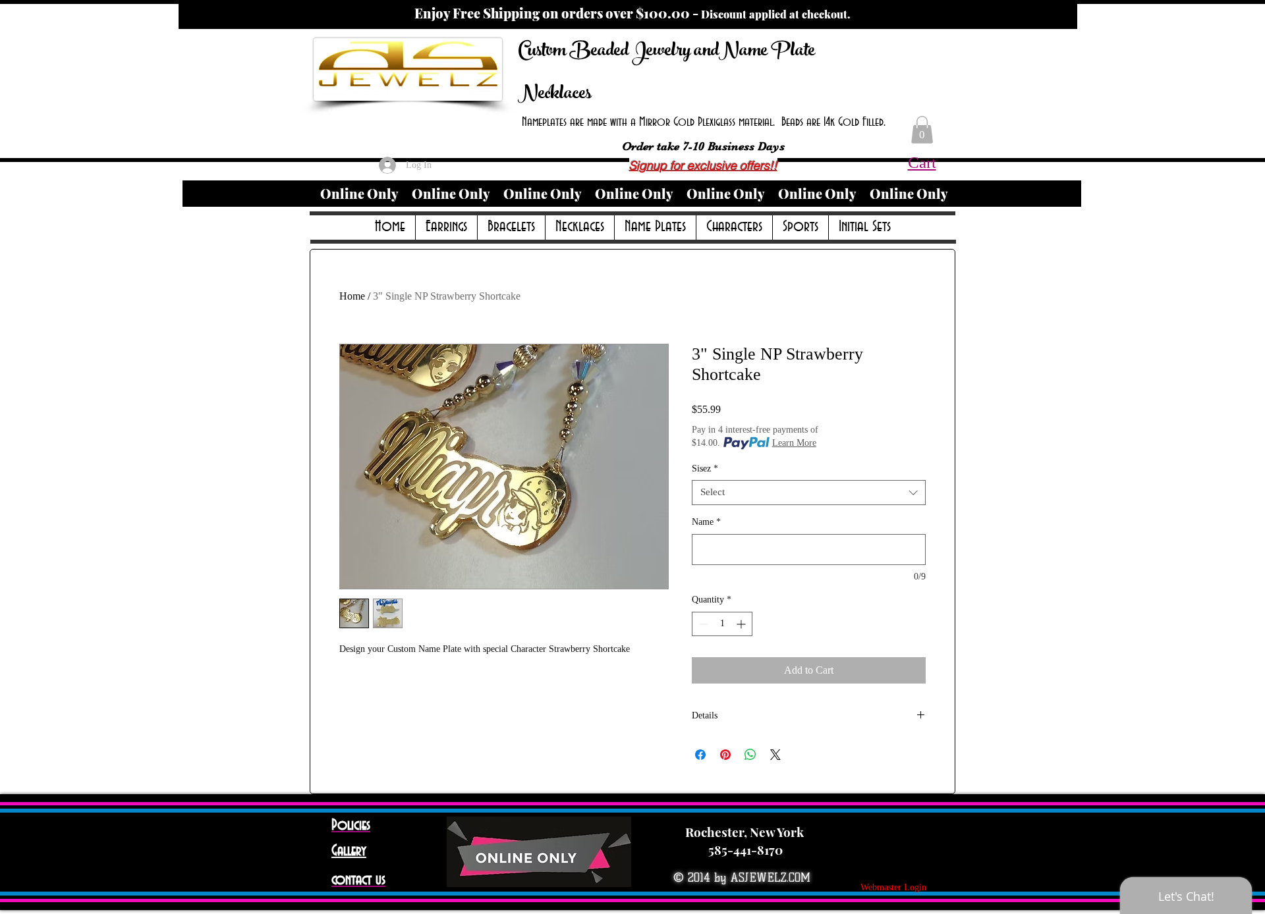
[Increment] (742, 623)
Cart (922, 162)
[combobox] (809, 492)
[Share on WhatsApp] (750, 755)
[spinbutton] (722, 623)
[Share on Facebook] (700, 755)
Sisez (705, 468)
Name (706, 522)
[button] (922, 130)
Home (352, 296)
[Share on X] (775, 755)
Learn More (794, 443)
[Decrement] (702, 623)
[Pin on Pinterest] (725, 755)
